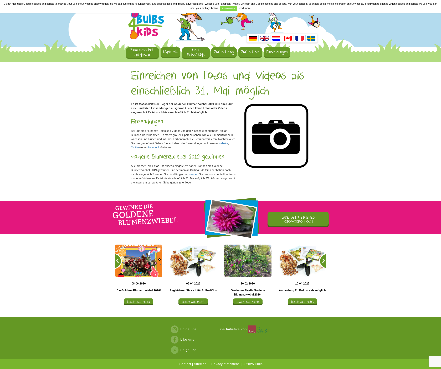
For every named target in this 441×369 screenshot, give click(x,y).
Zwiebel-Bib (250, 52)
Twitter (135, 147)
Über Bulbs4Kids (196, 52)
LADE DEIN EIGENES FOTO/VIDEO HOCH (298, 220)
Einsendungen (277, 52)
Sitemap (200, 364)
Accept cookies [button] (228, 8)
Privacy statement (225, 364)
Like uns (187, 339)
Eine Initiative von (233, 329)
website (223, 143)
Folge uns (188, 329)
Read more (244, 8)
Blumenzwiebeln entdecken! (142, 52)
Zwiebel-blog (224, 52)
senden (193, 174)
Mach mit (170, 52)
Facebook (153, 147)
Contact (185, 364)
